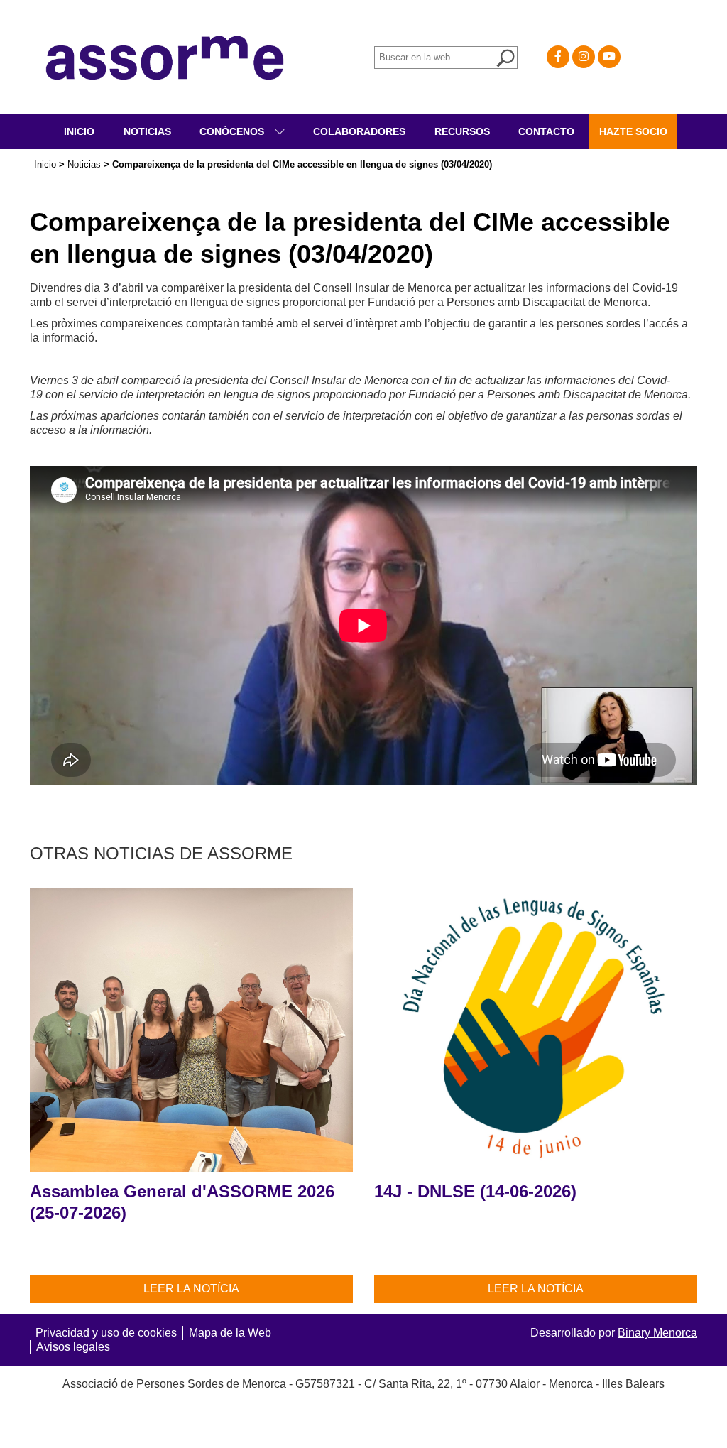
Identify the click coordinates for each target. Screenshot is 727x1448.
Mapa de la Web (230, 1333)
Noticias (147, 131)
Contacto (546, 131)
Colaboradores (359, 131)
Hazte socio (633, 131)
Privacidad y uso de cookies (106, 1333)
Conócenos (233, 131)
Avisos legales (73, 1347)
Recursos (462, 131)
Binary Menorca (657, 1333)
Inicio (79, 131)
